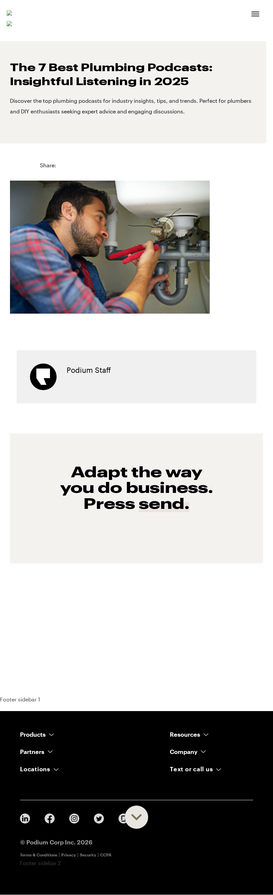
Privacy (68, 854)
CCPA (106, 854)
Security (88, 854)
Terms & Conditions (38, 854)
